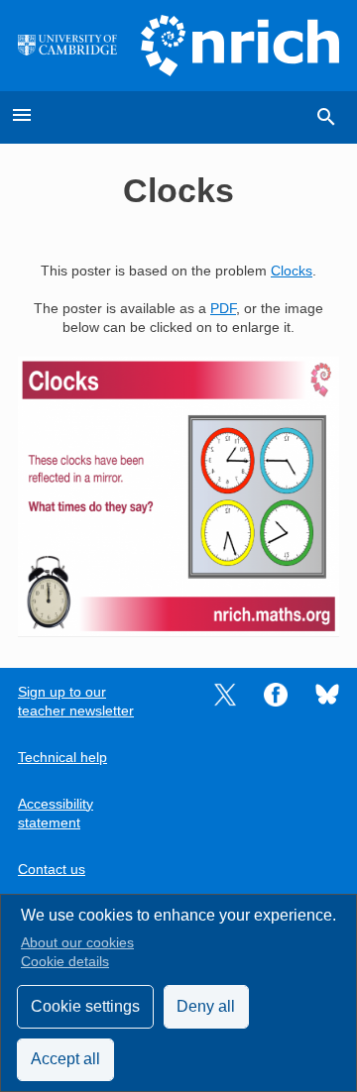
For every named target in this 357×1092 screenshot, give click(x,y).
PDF (223, 308)
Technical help (62, 757)
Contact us (51, 869)
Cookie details (65, 961)
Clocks (291, 271)
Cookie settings (85, 1006)
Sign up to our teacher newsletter (76, 701)
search (326, 117)
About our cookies (77, 942)
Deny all (206, 1006)
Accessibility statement (55, 813)
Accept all (65, 1058)
